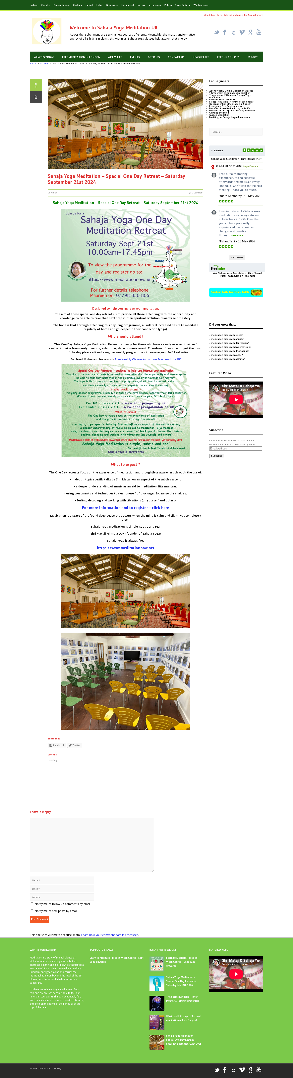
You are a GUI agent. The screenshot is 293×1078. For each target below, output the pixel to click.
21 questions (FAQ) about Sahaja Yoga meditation (230, 96)
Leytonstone (154, 4)
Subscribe (216, 455)
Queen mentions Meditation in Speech (230, 103)
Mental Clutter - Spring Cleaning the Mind (232, 110)
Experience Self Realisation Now (226, 106)
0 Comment (197, 192)
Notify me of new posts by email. (56, 911)
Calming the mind (219, 112)
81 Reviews (217, 150)
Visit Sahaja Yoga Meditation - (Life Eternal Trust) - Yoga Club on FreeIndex (237, 275)
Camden (45, 4)
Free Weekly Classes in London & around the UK (148, 359)
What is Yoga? (44, 57)
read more (237, 235)
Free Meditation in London (81, 57)
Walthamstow (201, 4)
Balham (34, 4)
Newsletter (201, 57)
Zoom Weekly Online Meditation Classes (231, 90)
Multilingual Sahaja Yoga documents (229, 117)
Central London (61, 4)
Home (33, 63)
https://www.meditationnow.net (125, 547)
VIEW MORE (237, 257)
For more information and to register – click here (125, 507)
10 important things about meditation (229, 92)
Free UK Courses (228, 57)
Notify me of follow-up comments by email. (63, 904)
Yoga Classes (250, 165)
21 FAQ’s (253, 57)
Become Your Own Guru (222, 99)
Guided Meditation (219, 114)
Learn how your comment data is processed (109, 935)
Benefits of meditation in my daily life (229, 108)
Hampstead (127, 4)
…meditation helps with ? (226, 334)
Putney (168, 4)
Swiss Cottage (183, 4)
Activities (115, 57)
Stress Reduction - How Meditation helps (231, 101)
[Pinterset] (234, 33)
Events (135, 57)
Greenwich (112, 4)
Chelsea (77, 4)
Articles (154, 57)
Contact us (176, 57)
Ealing (99, 4)
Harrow (141, 4)
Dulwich (89, 4)
